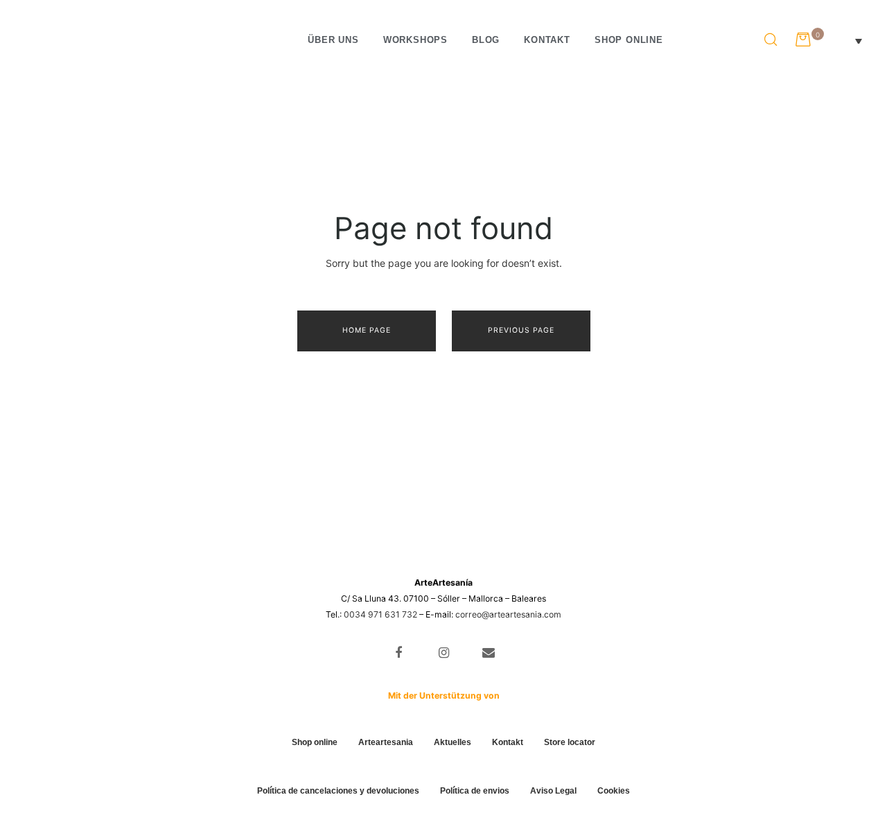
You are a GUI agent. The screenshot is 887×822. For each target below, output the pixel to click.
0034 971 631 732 (380, 614)
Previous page (521, 330)
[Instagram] (444, 653)
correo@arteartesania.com (508, 614)
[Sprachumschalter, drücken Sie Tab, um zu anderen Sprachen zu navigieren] (846, 40)
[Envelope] (488, 653)
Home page (366, 330)
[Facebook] (399, 653)
